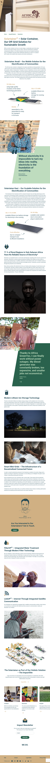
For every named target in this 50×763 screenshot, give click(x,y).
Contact (15, 530)
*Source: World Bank (19, 272)
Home (5, 34)
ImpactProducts (12, 34)
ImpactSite (23, 682)
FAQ (5, 757)
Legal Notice (28, 757)
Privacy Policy (43, 757)
